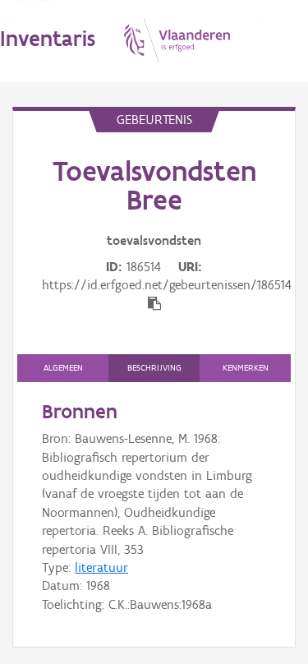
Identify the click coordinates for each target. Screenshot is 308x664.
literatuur (101, 567)
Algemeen (63, 367)
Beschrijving (154, 367)
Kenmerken (246, 367)
